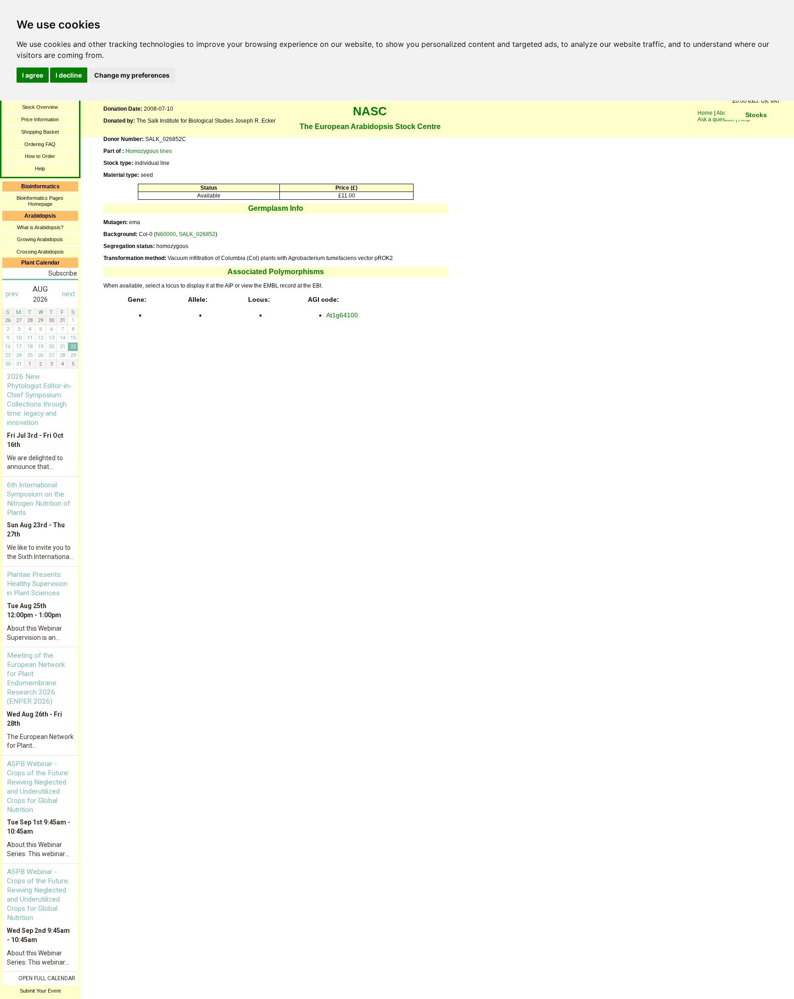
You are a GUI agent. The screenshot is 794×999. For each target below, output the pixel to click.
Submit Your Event (40, 990)
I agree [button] (32, 75)
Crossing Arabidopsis (40, 251)
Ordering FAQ (40, 144)
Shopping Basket (40, 132)
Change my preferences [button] (132, 75)
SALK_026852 (197, 234)
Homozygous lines (148, 151)
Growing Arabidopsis (40, 239)
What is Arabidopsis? (40, 227)
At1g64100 (342, 315)
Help (40, 168)
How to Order (40, 156)
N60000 (166, 234)
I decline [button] (69, 75)
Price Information (40, 119)
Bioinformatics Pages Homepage (40, 201)
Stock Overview (40, 107)
